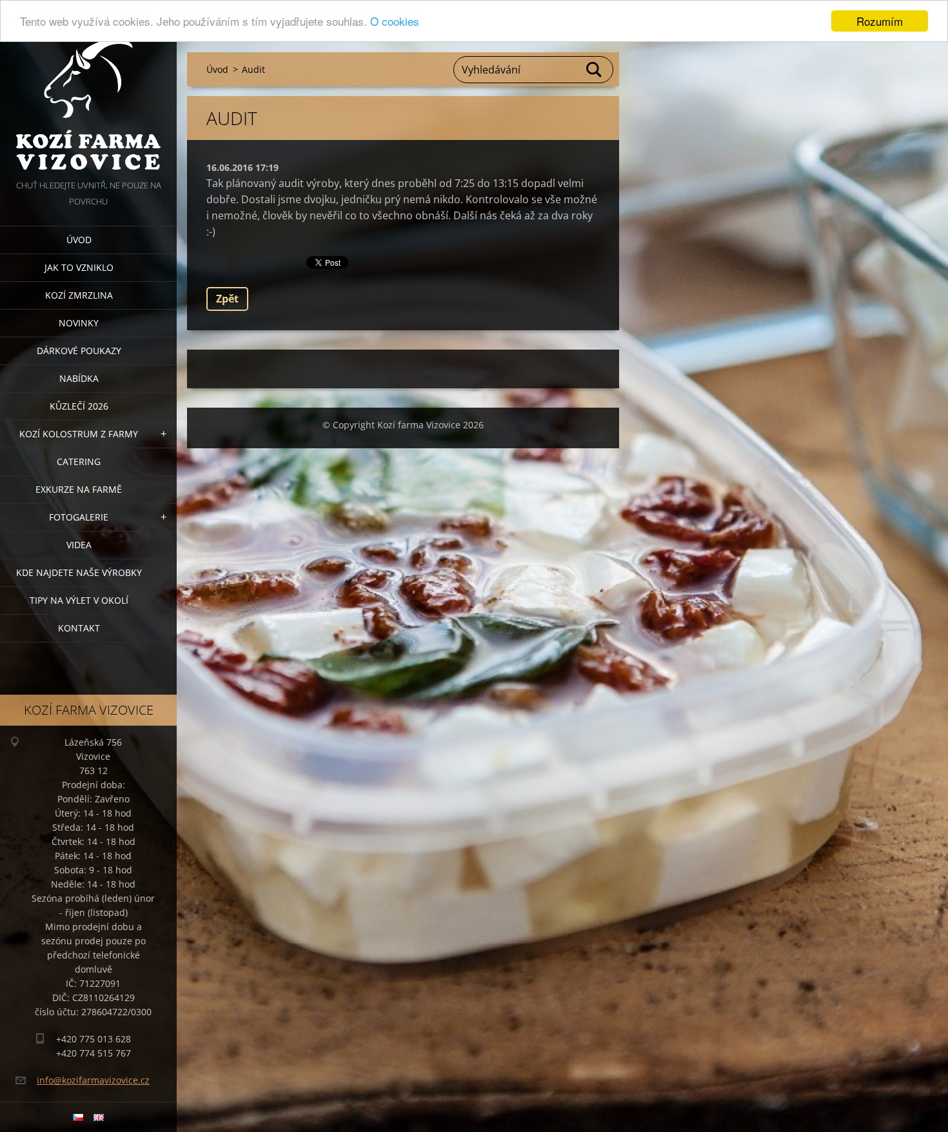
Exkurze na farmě (78, 489)
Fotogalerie (78, 517)
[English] (99, 1117)
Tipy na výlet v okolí (79, 600)
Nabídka (79, 378)
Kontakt (79, 628)
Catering (79, 461)
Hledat (594, 69)
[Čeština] (78, 1117)
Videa (79, 545)
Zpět (227, 299)
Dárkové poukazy (79, 350)
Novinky (79, 323)
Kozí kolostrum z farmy (78, 434)
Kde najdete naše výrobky (79, 572)
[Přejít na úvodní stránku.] (88, 88)
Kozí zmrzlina (79, 295)
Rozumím (879, 21)
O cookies (394, 22)
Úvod (79, 239)
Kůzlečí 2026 (79, 406)
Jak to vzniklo (79, 267)
